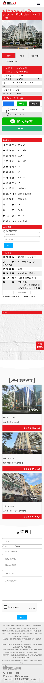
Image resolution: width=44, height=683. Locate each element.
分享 (23, 104)
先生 (6, 546)
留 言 (23, 128)
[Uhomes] (22, 34)
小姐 (19, 546)
